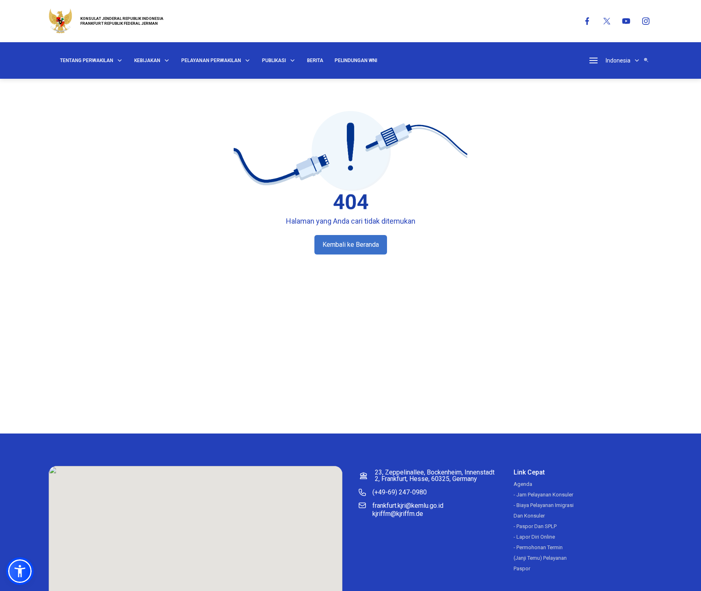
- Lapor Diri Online (534, 537)
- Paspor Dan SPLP (535, 526)
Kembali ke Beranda (351, 244)
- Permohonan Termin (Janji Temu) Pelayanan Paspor (540, 558)
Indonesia (618, 60)
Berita (315, 60)
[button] (20, 571)
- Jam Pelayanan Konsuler (543, 495)
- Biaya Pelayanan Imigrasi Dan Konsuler (544, 510)
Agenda (523, 484)
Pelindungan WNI (356, 60)
